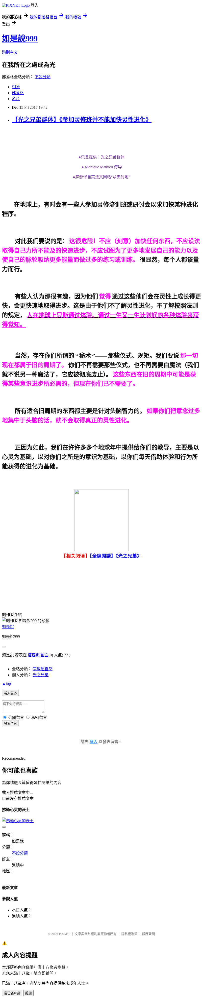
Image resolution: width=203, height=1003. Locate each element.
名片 (16, 99)
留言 (45, 655)
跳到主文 (10, 52)
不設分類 (43, 77)
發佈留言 (10, 723)
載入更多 (10, 693)
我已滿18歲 (12, 993)
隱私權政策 (129, 934)
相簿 (16, 87)
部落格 (18, 93)
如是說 (8, 627)
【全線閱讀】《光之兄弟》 (116, 555)
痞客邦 (34, 655)
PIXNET (64, 934)
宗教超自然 (42, 669)
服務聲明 (148, 934)
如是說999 (20, 38)
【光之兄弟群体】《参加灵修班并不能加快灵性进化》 (82, 119)
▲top (6, 683)
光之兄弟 (41, 675)
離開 (28, 993)
